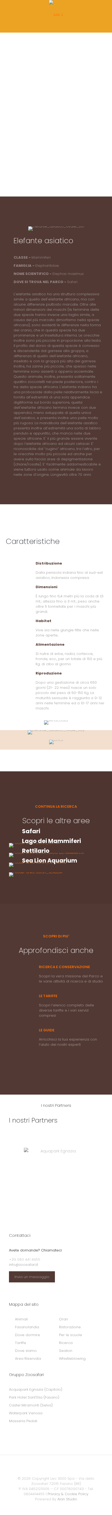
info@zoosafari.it (23, 1264)
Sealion (65, 1350)
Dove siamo (26, 1350)
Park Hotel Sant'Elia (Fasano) (34, 1397)
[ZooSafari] (56, 15)
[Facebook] (45, 1507)
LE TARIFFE (48, 996)
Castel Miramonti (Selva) (31, 1405)
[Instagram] (67, 1507)
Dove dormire (27, 1334)
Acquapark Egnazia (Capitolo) (35, 1389)
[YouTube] (60, 1507)
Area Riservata (28, 1358)
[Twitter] (52, 1507)
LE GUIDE (46, 1030)
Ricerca (66, 1342)
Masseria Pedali (23, 1421)
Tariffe (20, 1342)
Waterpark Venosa (25, 1413)
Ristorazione (70, 1327)
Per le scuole (70, 1334)
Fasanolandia (27, 1327)
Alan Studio (67, 1499)
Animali (21, 1319)
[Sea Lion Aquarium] (56, 874)
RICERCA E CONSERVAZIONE (64, 966)
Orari (63, 1319)
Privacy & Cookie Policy (68, 1494)
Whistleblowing (72, 1358)
